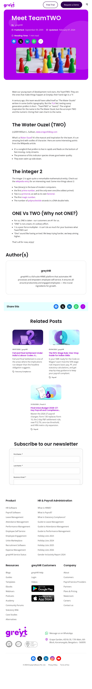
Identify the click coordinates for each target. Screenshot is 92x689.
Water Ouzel (26, 137)
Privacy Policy (52, 665)
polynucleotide (34, 200)
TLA (53, 103)
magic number (28, 197)
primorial (26, 194)
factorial (51, 194)
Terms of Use (64, 665)
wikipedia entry (22, 181)
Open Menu (87, 4)
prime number (28, 190)
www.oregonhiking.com (46, 132)
